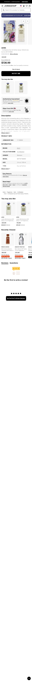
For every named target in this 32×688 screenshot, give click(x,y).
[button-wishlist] (27, 6)
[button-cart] (30, 6)
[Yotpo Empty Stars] (5, 54)
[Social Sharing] (23, 21)
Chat (14, 184)
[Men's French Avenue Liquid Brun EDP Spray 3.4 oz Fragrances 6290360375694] (12, 234)
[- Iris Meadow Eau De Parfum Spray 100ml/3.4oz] (27, 21)
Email (10, 184)
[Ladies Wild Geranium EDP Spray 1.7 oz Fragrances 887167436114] (28, 203)
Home (4, 192)
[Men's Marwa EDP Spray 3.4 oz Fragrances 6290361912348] (25, 234)
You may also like (7, 79)
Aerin (15, 192)
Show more (5, 133)
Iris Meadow (20, 192)
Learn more (10, 103)
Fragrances (9, 192)
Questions (14, 263)
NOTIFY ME (16, 73)
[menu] (2, 6)
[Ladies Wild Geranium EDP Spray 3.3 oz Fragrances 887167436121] (14, 203)
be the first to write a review (16, 298)
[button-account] (24, 6)
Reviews (4, 263)
